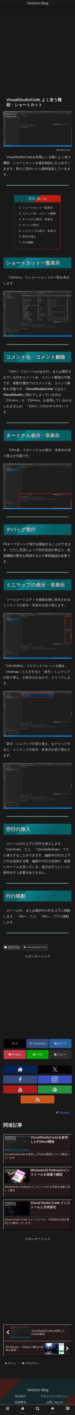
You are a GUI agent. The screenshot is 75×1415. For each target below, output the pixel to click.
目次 (31, 198)
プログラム (14, 947)
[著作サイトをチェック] (20, 1069)
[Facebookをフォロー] (20, 1079)
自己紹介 (20, 1396)
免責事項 (20, 1402)
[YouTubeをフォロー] (20, 1089)
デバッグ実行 (30, 225)
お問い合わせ (54, 1402)
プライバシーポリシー (55, 1396)
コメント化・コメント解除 (39, 213)
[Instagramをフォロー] (55, 1079)
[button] (60, 1054)
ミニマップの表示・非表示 (39, 230)
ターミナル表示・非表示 (37, 219)
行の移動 (27, 242)
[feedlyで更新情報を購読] (55, 1089)
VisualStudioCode (37, 947)
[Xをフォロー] (55, 1069)
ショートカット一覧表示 (37, 207)
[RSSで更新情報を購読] (38, 1099)
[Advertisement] (37, 52)
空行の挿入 (29, 236)
